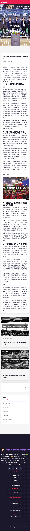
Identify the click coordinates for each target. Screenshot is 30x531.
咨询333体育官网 (7, 420)
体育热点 (5, 407)
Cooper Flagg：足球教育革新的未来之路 (14, 343)
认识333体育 (6, 403)
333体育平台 (25, 527)
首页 (11, 34)
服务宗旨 (5, 415)
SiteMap (15, 492)
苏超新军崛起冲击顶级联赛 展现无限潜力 (14, 376)
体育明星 (5, 411)
